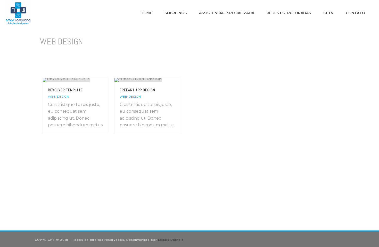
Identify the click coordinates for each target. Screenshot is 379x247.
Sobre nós (175, 13)
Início (306, 55)
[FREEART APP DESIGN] (157, 80)
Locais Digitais (171, 240)
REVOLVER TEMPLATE (65, 90)
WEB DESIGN (58, 96)
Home (146, 13)
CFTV (328, 13)
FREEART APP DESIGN (137, 90)
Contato (355, 13)
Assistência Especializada (226, 13)
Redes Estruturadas (289, 13)
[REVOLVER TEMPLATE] (85, 80)
